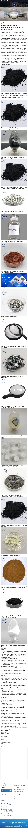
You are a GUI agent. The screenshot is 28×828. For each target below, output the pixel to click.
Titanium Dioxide (4, 745)
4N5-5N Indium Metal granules (9, 316)
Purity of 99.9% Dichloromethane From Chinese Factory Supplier (12, 242)
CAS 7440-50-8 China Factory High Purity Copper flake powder (13, 272)
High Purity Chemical (18, 791)
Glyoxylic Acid (4, 739)
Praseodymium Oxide (5, 742)
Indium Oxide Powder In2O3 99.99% (11, 555)
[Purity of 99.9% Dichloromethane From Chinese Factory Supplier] (14, 226)
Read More (3, 99)
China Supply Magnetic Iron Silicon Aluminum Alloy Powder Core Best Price (12, 496)
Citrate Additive (4, 736)
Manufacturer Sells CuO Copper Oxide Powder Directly (12, 128)
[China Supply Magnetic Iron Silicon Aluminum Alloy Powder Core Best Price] (14, 480)
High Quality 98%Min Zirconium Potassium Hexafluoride (13, 347)
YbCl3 (2, 746)
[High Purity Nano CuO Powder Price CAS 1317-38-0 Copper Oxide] (14, 142)
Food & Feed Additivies (19, 789)
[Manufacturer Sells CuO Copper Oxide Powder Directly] (14, 113)
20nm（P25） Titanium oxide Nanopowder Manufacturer (13, 646)
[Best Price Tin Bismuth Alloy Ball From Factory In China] (14, 199)
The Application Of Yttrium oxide (9, 666)
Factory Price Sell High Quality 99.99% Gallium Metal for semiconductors (12, 466)
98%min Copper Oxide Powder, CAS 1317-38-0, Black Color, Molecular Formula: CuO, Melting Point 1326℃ (14, 189)
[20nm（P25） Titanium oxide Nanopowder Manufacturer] (14, 631)
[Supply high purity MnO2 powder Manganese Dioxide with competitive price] (14, 601)
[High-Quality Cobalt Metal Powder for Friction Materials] (14, 510)
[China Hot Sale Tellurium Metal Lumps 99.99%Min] (14, 361)
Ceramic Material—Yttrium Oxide (9, 658)
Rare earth (3, 825)
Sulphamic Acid (4, 740)
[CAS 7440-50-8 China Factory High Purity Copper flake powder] (14, 256)
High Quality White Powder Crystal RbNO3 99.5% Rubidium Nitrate (13, 406)
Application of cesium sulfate (8, 682)
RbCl (2, 743)
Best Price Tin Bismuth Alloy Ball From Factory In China (12, 212)
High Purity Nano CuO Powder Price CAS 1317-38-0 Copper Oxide (13, 158)
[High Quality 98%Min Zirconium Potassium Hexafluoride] (14, 331)
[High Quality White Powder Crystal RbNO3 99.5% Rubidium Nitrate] (14, 391)
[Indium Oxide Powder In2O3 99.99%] (14, 540)
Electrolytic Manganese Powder (7, 737)
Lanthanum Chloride (5, 733)
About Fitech (3, 796)
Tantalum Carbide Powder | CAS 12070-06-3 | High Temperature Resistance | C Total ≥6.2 (14, 586)
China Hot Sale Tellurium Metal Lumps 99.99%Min (12, 377)
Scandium (3, 735)
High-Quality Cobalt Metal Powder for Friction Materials (14, 526)
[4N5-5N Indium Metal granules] (14, 302)
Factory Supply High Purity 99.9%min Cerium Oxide (14, 436)
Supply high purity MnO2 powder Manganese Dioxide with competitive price (14, 616)
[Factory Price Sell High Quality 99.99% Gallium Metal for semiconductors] (14, 451)
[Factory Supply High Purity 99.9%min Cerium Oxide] (14, 421)
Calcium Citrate (4, 732)
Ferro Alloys (16, 787)
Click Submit (5, 791)
